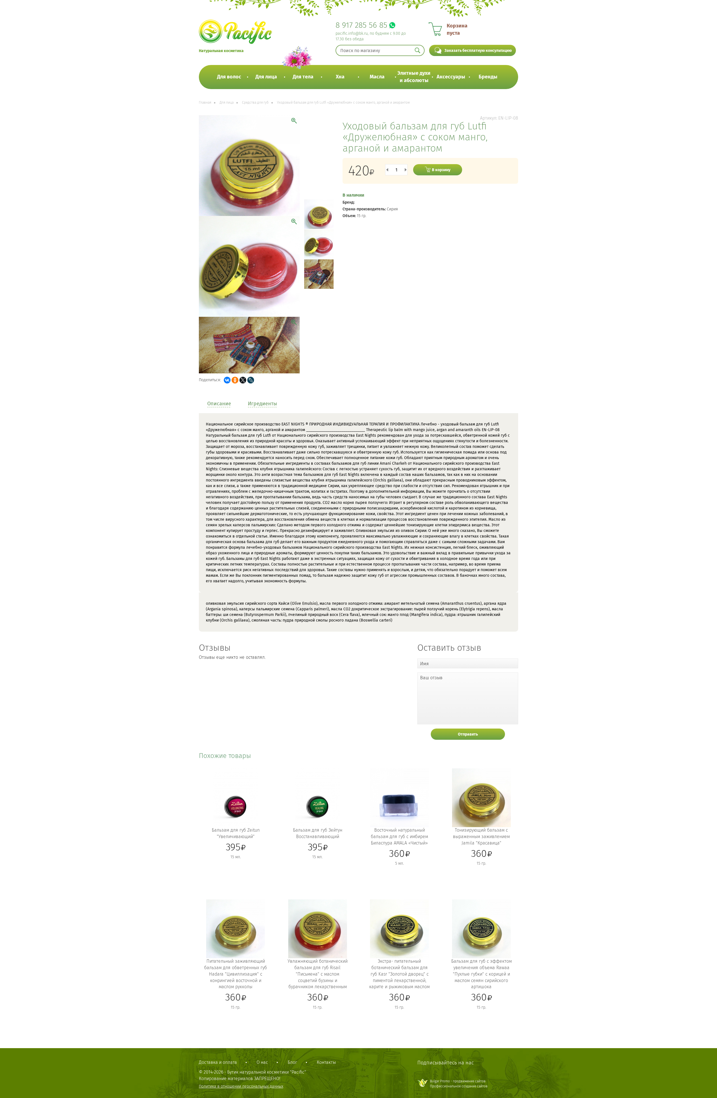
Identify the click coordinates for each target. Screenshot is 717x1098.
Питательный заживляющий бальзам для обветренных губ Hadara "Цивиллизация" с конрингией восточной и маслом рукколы (235, 974)
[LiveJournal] (250, 380)
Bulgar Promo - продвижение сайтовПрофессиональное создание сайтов (459, 1083)
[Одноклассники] (235, 380)
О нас (262, 1062)
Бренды (488, 77)
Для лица (266, 77)
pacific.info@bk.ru (352, 33)
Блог (292, 1062)
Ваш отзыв (431, 677)
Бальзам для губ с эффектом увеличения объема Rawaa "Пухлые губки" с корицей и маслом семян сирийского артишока (481, 974)
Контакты (326, 1062)
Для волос (229, 77)
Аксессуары (451, 77)
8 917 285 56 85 (361, 25)
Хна (340, 77)
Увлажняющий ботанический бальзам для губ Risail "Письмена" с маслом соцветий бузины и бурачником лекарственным (318, 974)
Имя (424, 663)
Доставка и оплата (218, 1062)
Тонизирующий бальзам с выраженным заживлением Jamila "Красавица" (481, 836)
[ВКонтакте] (227, 380)
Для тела (303, 77)
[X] (242, 380)
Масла (377, 77)
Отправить (468, 734)
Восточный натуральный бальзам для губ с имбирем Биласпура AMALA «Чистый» (399, 836)
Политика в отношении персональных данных (241, 1086)
